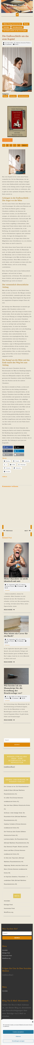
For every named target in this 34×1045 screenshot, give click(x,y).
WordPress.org (8, 912)
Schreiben (6, 27)
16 (18, 145)
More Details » (7, 140)
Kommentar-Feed (9, 908)
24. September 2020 (12, 584)
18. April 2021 (9, 42)
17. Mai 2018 (10, 696)
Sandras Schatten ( (10, 824)
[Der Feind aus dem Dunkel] (17, 121)
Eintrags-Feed (8, 904)
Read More (8, 609)
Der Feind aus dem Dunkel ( (12, 831)
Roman (26, 24)
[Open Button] (17, 14)
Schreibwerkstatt (17, 27)
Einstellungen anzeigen (18, 1041)
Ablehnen (18, 1036)
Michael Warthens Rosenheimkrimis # (16, 843)
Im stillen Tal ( (8, 797)
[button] (33, 1022)
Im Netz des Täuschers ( (11, 858)
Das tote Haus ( (9, 805)
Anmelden (7, 901)
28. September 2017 (12, 639)
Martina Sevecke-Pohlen (23, 42)
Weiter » (24, 145)
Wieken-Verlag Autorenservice (17, 6)
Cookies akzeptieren (18, 1032)
